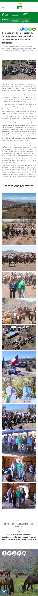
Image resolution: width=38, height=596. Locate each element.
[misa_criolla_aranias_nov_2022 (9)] (19, 443)
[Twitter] (26, 29)
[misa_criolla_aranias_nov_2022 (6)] (19, 311)
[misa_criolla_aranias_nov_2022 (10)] (19, 258)
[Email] (34, 29)
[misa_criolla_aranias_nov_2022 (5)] (19, 390)
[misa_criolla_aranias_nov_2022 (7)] (19, 285)
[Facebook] (22, 29)
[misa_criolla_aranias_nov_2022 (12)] (19, 206)
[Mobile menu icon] (3, 6)
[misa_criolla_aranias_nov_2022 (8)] (19, 364)
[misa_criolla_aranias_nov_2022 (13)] (19, 232)
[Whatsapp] (30, 29)
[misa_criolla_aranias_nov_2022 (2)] (19, 496)
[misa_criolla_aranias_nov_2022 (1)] (19, 337)
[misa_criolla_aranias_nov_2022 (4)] (19, 416)
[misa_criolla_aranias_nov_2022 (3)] (19, 469)
